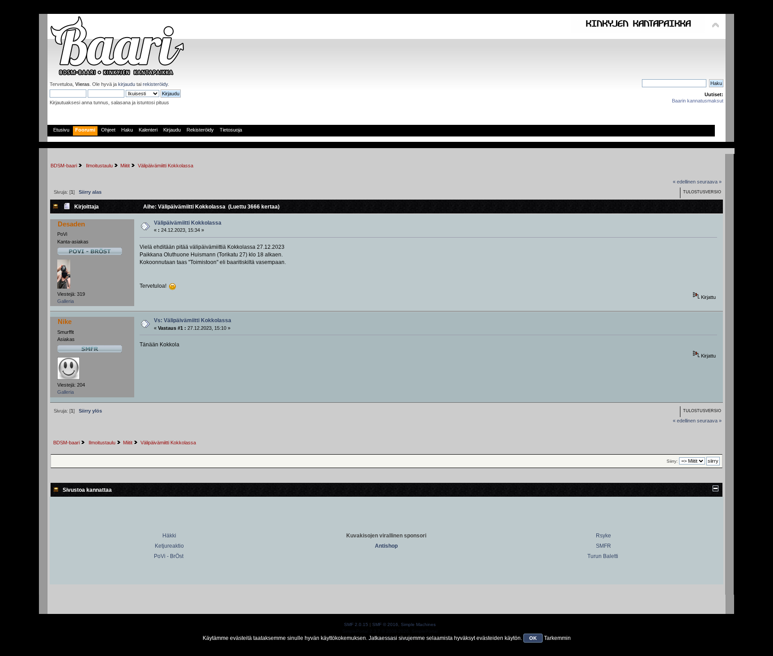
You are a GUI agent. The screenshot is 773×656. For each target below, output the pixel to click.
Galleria (65, 301)
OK (533, 638)
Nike (65, 321)
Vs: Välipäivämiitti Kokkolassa (192, 320)
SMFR (603, 546)
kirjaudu (126, 84)
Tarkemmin (557, 638)
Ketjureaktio (169, 546)
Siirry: (672, 461)
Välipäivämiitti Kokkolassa (187, 223)
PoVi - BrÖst (168, 556)
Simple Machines (418, 624)
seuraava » (709, 181)
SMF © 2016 (385, 624)
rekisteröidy (155, 84)
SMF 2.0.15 (356, 624)
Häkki (169, 535)
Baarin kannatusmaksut (697, 100)
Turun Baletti (602, 556)
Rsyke (603, 535)
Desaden (71, 224)
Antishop (386, 546)
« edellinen (684, 181)
